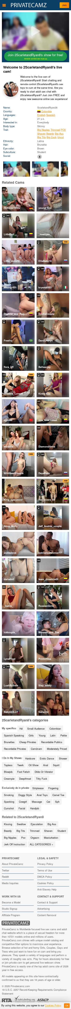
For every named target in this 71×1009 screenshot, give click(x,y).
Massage (37, 801)
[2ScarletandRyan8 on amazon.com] (39, 157)
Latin (52, 735)
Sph (57, 801)
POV (63, 130)
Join (64, 5)
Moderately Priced (57, 749)
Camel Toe (58, 795)
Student (61, 831)
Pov (23, 837)
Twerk (20, 765)
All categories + (41, 844)
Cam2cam (36, 749)
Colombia (46, 111)
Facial (22, 808)
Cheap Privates (27, 742)
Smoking (9, 795)
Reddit (5, 876)
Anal (45, 765)
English (41, 115)
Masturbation (51, 837)
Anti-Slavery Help (46, 889)
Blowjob (8, 772)
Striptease (38, 788)
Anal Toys (42, 795)
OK (67, 1005)
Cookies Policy (45, 883)
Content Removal (46, 915)
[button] (65, 169)
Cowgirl (23, 801)
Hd (21, 728)
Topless (8, 765)
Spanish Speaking (14, 735)
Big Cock (52, 137)
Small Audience (35, 728)
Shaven (41, 133)
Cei (48, 801)
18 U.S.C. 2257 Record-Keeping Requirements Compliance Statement (34, 991)
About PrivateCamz (12, 864)
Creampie (9, 778)
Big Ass (59, 133)
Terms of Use (44, 870)
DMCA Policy (44, 876)
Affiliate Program (11, 915)
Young (42, 735)
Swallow (21, 824)
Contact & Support (47, 902)
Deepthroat (25, 778)
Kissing (8, 824)
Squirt (56, 765)
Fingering (53, 788)
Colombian (55, 728)
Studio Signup (9, 908)
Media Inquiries (10, 883)
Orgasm (34, 837)
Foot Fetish (23, 772)
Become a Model (11, 902)
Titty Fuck (41, 778)
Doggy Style (25, 795)
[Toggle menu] (4, 5)
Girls (31, 735)
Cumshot (9, 808)
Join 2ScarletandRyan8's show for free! (35, 56)
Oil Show (33, 765)
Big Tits (41, 137)
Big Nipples (43, 130)
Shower (63, 758)
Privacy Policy (45, 864)
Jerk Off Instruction (14, 844)
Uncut (60, 137)
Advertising (43, 908)
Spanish (50, 115)
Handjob (34, 808)
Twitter (5, 870)
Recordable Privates (15, 749)
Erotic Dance (47, 758)
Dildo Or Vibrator (44, 772)
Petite (63, 735)
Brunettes (9, 742)
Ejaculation (37, 824)
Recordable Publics (51, 742)
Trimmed (55, 130)
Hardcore (30, 758)
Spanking (9, 801)
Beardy (50, 133)
